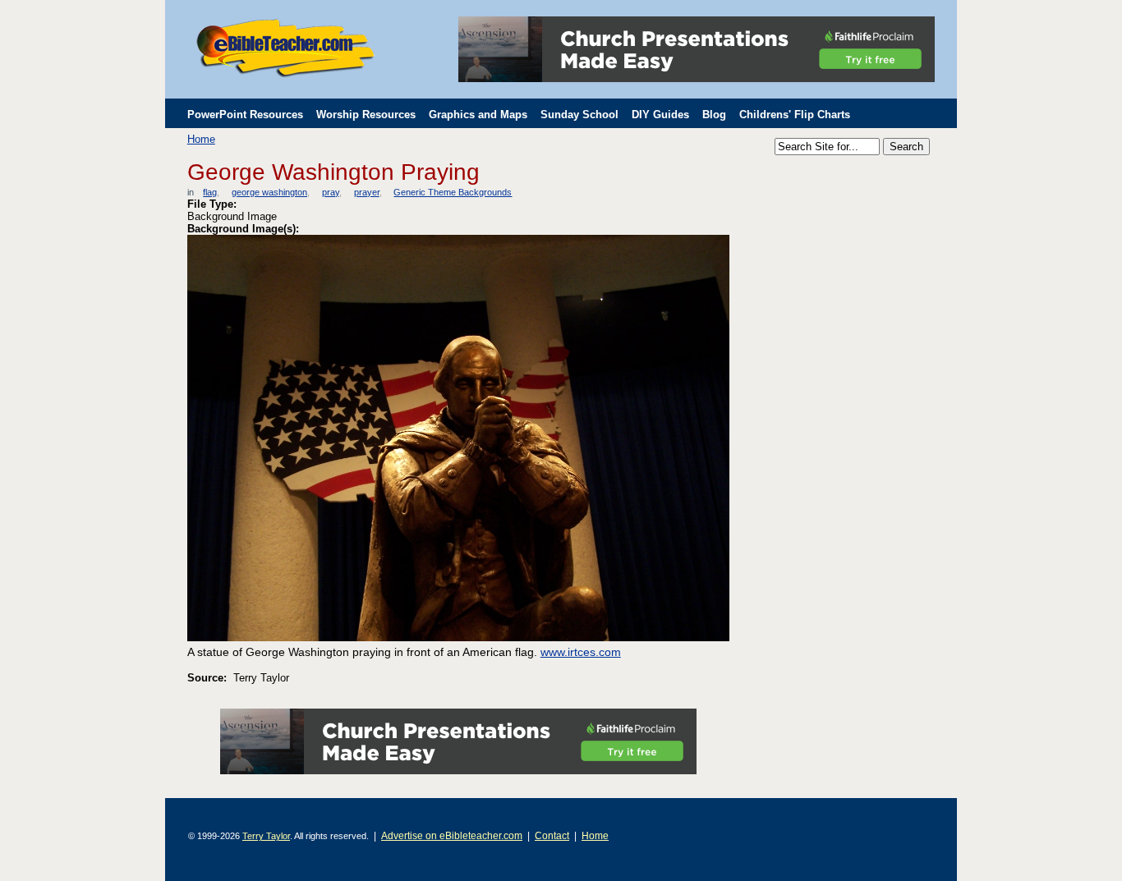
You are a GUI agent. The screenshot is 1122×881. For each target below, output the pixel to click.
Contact (552, 835)
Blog (714, 114)
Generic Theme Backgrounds (452, 192)
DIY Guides (660, 114)
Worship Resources (366, 114)
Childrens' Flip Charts (794, 114)
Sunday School (579, 114)
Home (201, 139)
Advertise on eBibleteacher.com (451, 835)
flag (210, 192)
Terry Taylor (266, 836)
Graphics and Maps (478, 114)
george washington (269, 192)
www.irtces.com (580, 651)
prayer (366, 192)
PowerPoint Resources (245, 114)
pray (330, 192)
